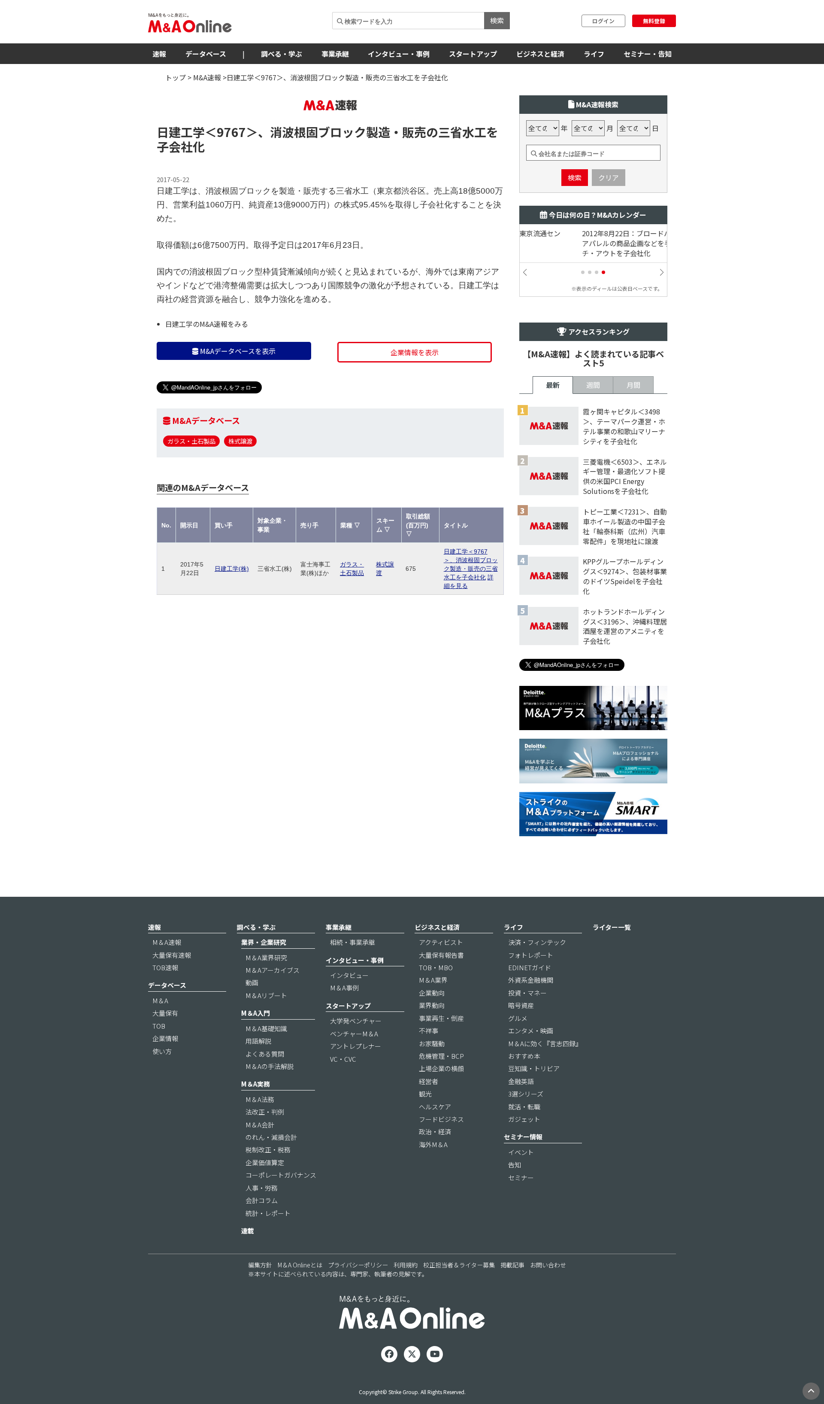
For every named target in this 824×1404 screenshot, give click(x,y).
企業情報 (165, 1038)
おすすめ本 (524, 1055)
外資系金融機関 (530, 979)
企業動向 (432, 992)
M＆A (160, 1000)
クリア (608, 177)
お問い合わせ (548, 1265)
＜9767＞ (231, 131)
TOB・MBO (436, 967)
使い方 (162, 1051)
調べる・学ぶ (281, 54)
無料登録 (654, 21)
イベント (521, 1152)
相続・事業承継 (352, 942)
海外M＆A (433, 1144)
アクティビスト (441, 942)
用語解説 (258, 1040)
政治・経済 (435, 1131)
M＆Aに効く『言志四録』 (545, 1043)
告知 (514, 1164)
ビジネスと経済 (540, 54)
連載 (247, 1230)
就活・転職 (524, 1106)
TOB (158, 1025)
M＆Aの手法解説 (269, 1066)
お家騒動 (432, 1043)
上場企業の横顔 (441, 1068)
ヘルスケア (435, 1106)
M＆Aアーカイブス (272, 970)
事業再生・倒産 (441, 1018)
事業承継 (335, 54)
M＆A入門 (255, 1012)
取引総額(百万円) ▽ (418, 525)
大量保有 (165, 1012)
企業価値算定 (264, 1162)
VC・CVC (343, 1058)
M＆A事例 (344, 987)
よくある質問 (264, 1053)
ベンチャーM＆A (354, 1033)
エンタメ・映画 (530, 1030)
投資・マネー (527, 992)
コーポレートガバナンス (280, 1174)
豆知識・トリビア (534, 1068)
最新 (553, 385)
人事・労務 (261, 1187)
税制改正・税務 (268, 1149)
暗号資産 (521, 1005)
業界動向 (432, 1005)
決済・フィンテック (537, 942)
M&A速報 (207, 77)
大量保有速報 (171, 954)
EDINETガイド (529, 967)
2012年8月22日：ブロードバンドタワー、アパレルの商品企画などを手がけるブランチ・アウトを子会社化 (591, 243)
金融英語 (521, 1081)
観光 (425, 1093)
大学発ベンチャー (356, 1020)
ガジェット (524, 1119)
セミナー (521, 1177)
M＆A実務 (255, 1083)
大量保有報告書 (441, 954)
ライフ (594, 54)
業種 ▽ (350, 525)
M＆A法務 (259, 1099)
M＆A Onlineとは (300, 1265)
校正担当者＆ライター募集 (459, 1265)
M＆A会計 (259, 1124)
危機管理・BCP (441, 1055)
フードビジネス (441, 1119)
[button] (583, 272)
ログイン (603, 21)
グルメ (517, 1018)
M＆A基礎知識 (266, 1028)
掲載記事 (512, 1265)
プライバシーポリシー (358, 1265)
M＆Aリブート (266, 995)
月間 (633, 385)
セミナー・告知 (648, 54)
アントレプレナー (355, 1046)
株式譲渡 (240, 440)
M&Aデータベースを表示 (237, 351)
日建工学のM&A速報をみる (206, 324)
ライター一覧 (612, 927)
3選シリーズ (525, 1093)
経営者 (428, 1081)
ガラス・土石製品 (191, 440)
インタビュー (349, 975)
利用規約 (406, 1265)
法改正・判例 (264, 1111)
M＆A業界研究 (266, 957)
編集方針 (260, 1265)
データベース (205, 54)
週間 (593, 385)
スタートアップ (473, 54)
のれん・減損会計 (271, 1137)
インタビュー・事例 (399, 54)
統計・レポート (268, 1213)
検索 (497, 20)
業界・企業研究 (263, 942)
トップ (175, 77)
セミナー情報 (523, 1136)
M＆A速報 (166, 942)
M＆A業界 (433, 979)
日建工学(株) (232, 568)
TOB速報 (165, 967)
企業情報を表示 (415, 352)
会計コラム (261, 1200)
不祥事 (428, 1030)
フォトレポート (530, 954)
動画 (251, 982)
